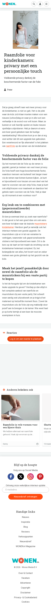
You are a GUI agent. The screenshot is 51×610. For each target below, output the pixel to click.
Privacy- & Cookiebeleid (25, 597)
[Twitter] (20, 476)
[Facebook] (11, 476)
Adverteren (25, 583)
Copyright (25, 587)
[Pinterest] (40, 476)
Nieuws (25, 517)
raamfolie (10, 146)
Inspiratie (25, 522)
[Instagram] (30, 476)
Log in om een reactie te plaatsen (25, 339)
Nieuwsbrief (25, 541)
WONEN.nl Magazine (25, 546)
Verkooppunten (25, 536)
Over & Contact (25, 573)
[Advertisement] (20, 364)
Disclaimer (25, 592)
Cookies (26, 602)
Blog (25, 527)
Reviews (25, 531)
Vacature (25, 578)
